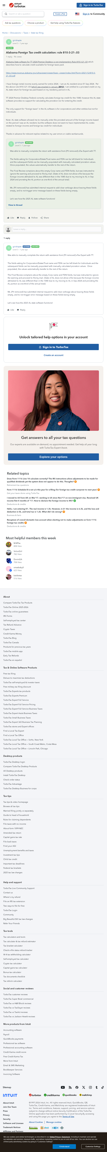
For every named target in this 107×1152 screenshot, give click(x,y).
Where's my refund (11, 897)
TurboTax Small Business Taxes (17, 718)
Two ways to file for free (14, 906)
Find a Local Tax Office (13, 735)
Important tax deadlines (13, 864)
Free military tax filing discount (17, 687)
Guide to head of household (16, 815)
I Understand (64, 1147)
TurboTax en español (12, 660)
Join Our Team (9, 1107)
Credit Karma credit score (14, 1052)
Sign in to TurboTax (55, 347)
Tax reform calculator (12, 981)
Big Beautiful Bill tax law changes (18, 919)
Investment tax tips (11, 855)
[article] (53, 278)
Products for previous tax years (17, 647)
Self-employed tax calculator (16, 959)
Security (6, 1119)
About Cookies (36, 1122)
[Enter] (5, 14)
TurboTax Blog (9, 638)
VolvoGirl (18, 551)
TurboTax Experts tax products (16, 691)
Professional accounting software (17, 1047)
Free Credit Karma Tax (13, 1056)
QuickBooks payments (13, 1039)
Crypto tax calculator (12, 963)
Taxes (25, 33)
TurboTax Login (10, 910)
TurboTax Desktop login (14, 762)
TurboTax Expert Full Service (16, 700)
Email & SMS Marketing (13, 1065)
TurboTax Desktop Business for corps (20, 788)
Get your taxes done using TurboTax (23, 493)
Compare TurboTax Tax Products (17, 603)
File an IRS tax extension (14, 901)
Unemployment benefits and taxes (18, 850)
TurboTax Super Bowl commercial (18, 999)
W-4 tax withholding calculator (17, 954)
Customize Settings (93, 1147)
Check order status (11, 780)
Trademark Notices (11, 1127)
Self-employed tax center (14, 620)
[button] (60, 14)
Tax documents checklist (14, 976)
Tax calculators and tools (14, 937)
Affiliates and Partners (13, 1131)
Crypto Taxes (9, 629)
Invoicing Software (11, 1074)
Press (5, 1111)
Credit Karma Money (12, 634)
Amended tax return (12, 833)
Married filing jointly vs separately (18, 811)
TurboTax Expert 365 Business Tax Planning (22, 722)
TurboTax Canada (11, 642)
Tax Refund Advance (12, 625)
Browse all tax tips (11, 806)
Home (5, 33)
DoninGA (18, 559)
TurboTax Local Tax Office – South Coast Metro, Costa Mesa (29, 744)
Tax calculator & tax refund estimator (19, 941)
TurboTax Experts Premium (15, 696)
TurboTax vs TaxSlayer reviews (16, 1008)
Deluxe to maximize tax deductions (19, 678)
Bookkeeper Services (12, 1070)
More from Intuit (10, 1061)
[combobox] (23, 14)
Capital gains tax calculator (15, 968)
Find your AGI (9, 846)
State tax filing (37, 33)
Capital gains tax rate (12, 837)
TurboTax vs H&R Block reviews (17, 1003)
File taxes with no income (14, 824)
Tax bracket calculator (13, 946)
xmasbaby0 (19, 567)
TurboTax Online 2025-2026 (15, 607)
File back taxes (9, 842)
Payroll (6, 1034)
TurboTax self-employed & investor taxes (21, 682)
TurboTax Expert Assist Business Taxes (20, 713)
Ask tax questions (12, 23)
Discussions (15, 33)
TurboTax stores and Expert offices (18, 726)
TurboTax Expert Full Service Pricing (19, 704)
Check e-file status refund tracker (17, 950)
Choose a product (35, 23)
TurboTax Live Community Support (18, 888)
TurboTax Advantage (12, 784)
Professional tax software (14, 1043)
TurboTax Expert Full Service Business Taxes (22, 709)
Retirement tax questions (18, 485)
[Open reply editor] (53, 229)
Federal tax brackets (12, 868)
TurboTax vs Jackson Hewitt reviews (19, 1016)
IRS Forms (7, 616)
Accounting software (12, 1030)
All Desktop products (12, 771)
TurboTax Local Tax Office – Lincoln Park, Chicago (25, 748)
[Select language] (77, 14)
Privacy (6, 1115)
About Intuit (8, 1103)
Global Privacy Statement (60, 1137)
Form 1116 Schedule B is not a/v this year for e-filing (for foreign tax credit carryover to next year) (52, 490)
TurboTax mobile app (13, 651)
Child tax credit (10, 859)
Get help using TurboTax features (65, 23)
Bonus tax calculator (12, 972)
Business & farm (14, 515)
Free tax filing (9, 674)
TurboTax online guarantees (15, 612)
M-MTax (17, 543)
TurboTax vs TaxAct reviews (15, 1012)
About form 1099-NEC (13, 828)
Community (8, 915)
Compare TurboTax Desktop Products (20, 766)
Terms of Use (68, 1116)
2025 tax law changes (12, 872)
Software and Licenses (13, 1123)
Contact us (8, 892)
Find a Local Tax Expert (13, 731)
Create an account (53, 355)
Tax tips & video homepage (15, 802)
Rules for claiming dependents (17, 819)
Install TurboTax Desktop (14, 775)
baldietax (18, 575)
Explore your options (53, 457)
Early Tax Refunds (11, 655)
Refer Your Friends (11, 923)
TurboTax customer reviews (15, 994)
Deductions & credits (16, 504)
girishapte (17, 40)
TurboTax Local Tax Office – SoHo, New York (23, 740)
